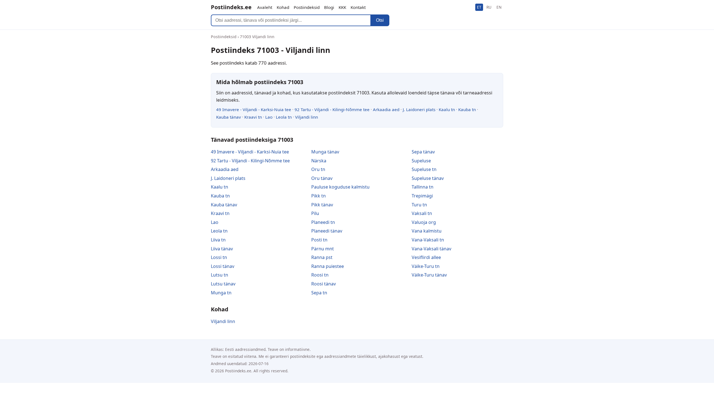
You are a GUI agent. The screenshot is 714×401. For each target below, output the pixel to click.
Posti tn (319, 240)
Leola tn (284, 117)
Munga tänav (325, 152)
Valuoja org (424, 222)
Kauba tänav (228, 117)
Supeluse (421, 161)
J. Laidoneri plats (419, 109)
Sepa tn (319, 293)
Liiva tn (218, 240)
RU (488, 7)
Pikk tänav (322, 205)
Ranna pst (321, 257)
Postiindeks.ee (231, 7)
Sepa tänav (423, 152)
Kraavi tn (253, 117)
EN (498, 7)
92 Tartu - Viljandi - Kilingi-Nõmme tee (332, 109)
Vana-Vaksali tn (428, 240)
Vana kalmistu (427, 231)
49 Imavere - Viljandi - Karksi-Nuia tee (253, 109)
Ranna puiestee (327, 266)
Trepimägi (422, 196)
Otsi (380, 20)
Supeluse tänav (428, 178)
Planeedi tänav (326, 231)
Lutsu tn (219, 275)
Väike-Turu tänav (429, 275)
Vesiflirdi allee (426, 257)
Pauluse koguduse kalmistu (340, 187)
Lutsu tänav (223, 284)
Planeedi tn (323, 222)
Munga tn (221, 293)
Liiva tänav (222, 249)
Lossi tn (219, 257)
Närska (318, 161)
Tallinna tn (422, 187)
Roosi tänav (323, 284)
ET (479, 7)
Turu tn (419, 205)
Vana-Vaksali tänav (431, 249)
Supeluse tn (424, 169)
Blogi (329, 7)
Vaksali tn (422, 213)
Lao (268, 117)
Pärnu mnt (322, 249)
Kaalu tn (447, 109)
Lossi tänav (222, 266)
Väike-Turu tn (426, 266)
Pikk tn (318, 196)
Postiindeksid (307, 7)
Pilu (315, 213)
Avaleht (264, 7)
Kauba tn (467, 109)
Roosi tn (320, 275)
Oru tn (318, 169)
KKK (342, 7)
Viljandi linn (306, 117)
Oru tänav (321, 178)
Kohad (283, 7)
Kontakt (358, 7)
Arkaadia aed (386, 109)
